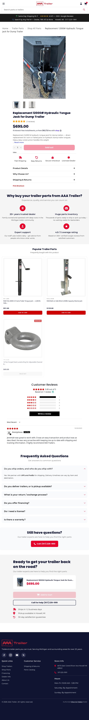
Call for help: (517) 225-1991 (44, 602)
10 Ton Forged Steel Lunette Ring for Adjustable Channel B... (22, 363)
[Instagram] (10, 655)
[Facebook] (4, 655)
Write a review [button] (44, 414)
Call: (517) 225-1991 (46, 543)
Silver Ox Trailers (76, 702)
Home (5, 28)
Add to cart (22, 312)
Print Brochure (18, 186)
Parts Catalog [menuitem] (29, 670)
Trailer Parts (18, 28)
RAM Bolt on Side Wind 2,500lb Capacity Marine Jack (64, 301)
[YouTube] (17, 655)
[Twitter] (23, 655)
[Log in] (81, 4)
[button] (19, 121)
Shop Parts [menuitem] (6, 670)
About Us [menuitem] (5, 680)
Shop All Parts (34, 28)
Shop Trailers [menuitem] (7, 666)
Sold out (22, 374)
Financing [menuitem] (6, 673)
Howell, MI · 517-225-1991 (66, 19)
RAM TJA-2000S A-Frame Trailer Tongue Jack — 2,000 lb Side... (21, 302)
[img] (12, 428)
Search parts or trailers (14, 10)
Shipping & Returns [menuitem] (32, 666)
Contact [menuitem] (5, 684)
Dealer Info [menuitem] (6, 677)
